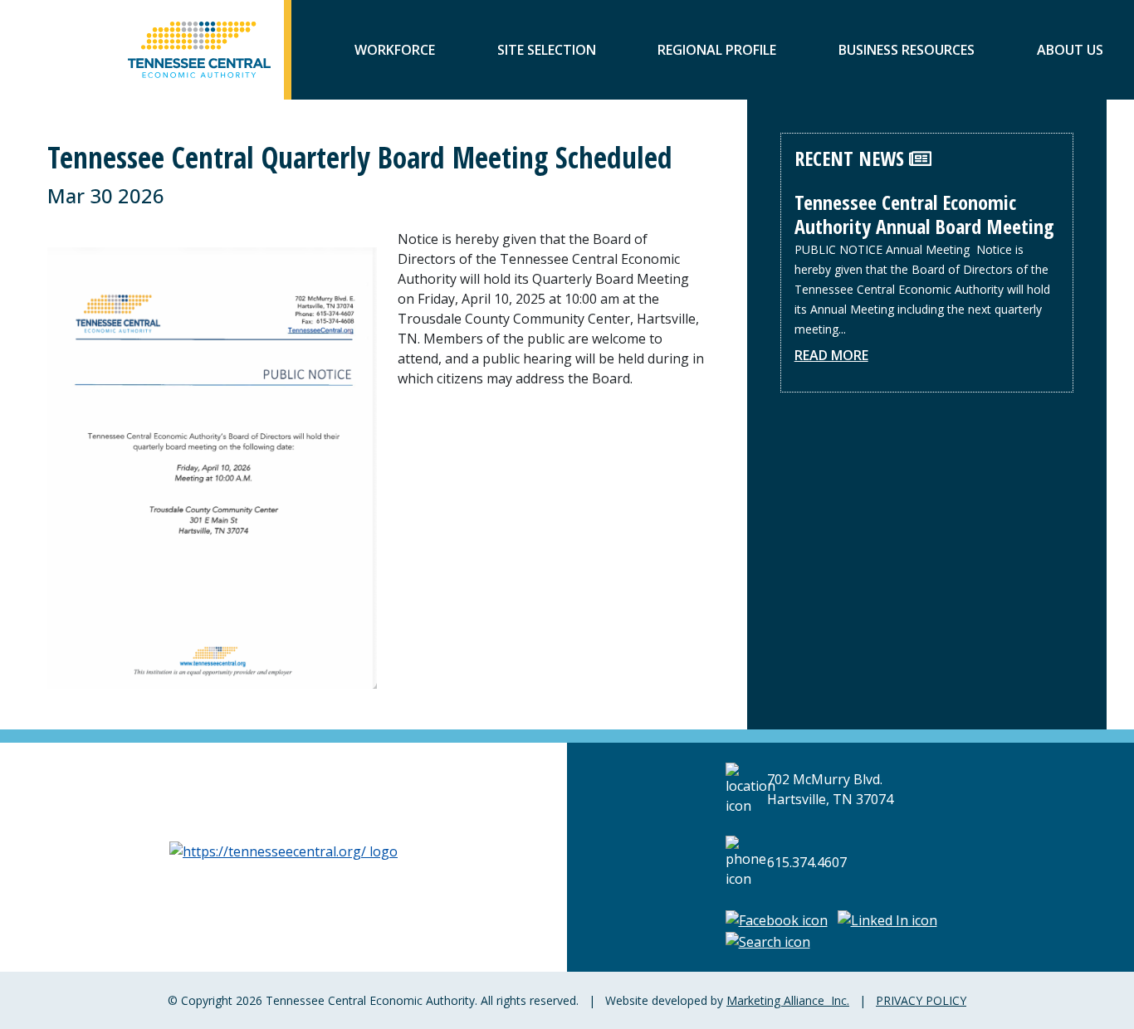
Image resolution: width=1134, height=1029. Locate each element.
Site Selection (546, 50)
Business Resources (906, 50)
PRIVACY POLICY (921, 1000)
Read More (831, 355)
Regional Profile (716, 50)
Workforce (394, 50)
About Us (1070, 50)
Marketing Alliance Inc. (787, 1000)
